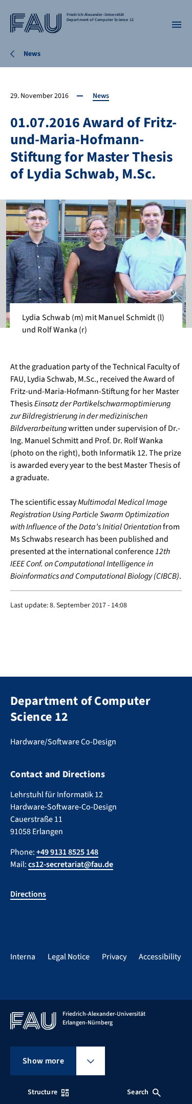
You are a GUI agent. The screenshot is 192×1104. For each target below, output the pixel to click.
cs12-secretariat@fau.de (70, 864)
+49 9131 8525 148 (67, 852)
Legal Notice (69, 956)
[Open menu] (176, 24)
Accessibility (160, 956)
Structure (42, 1092)
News (101, 96)
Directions (28, 894)
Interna (22, 956)
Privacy (114, 956)
